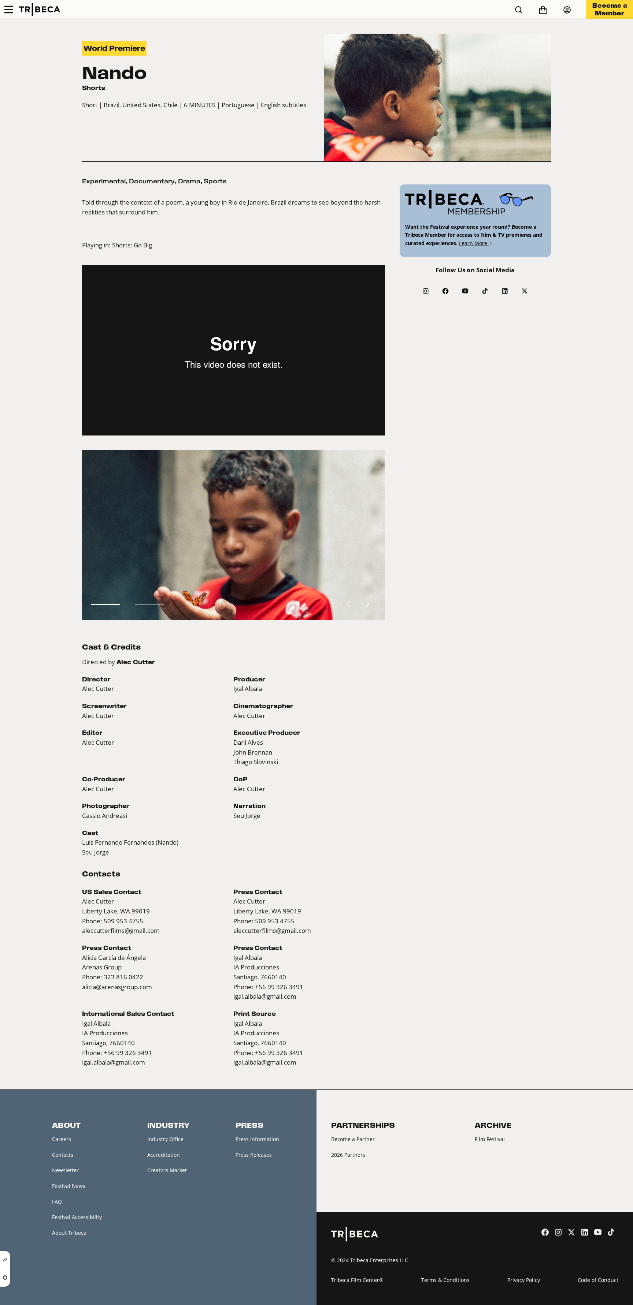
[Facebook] (445, 291)
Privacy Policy (523, 1279)
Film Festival (490, 1139)
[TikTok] (485, 291)
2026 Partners (348, 1154)
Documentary (152, 181)
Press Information (257, 1139)
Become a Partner (353, 1139)
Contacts (62, 1154)
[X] (524, 291)
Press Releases (254, 1154)
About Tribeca (69, 1232)
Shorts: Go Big (132, 245)
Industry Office (165, 1139)
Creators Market (167, 1170)
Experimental (104, 181)
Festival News (68, 1185)
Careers (61, 1139)
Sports (215, 181)
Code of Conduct (598, 1279)
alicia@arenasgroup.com (117, 987)
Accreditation (163, 1154)
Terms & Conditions (445, 1279)
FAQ (57, 1201)
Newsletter (65, 1170)
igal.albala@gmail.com (264, 996)
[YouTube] (465, 291)
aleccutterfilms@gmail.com (121, 931)
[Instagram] (425, 291)
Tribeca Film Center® (357, 1279)
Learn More (474, 243)
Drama (189, 181)
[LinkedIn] (504, 291)
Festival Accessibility (77, 1217)
